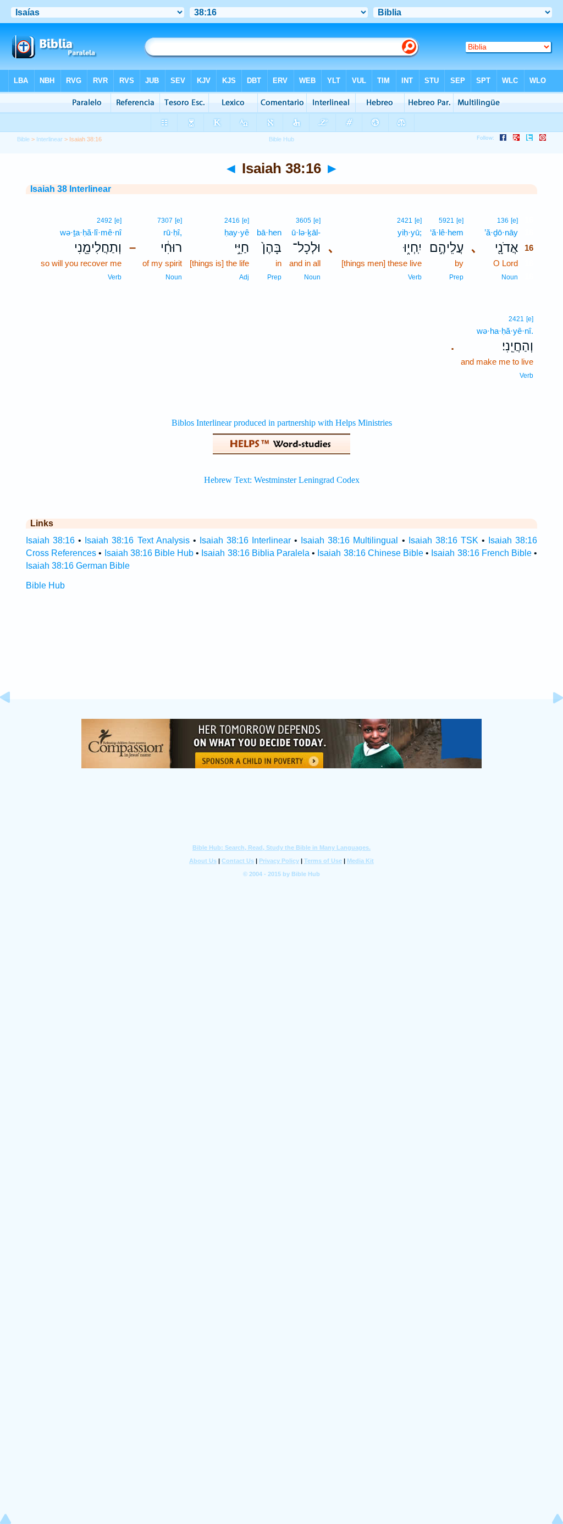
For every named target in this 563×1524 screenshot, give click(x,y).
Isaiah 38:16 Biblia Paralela (255, 553)
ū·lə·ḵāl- (306, 232)
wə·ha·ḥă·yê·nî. (505, 330)
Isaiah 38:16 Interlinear (245, 540)
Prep (456, 277)
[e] (514, 220)
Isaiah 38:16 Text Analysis (137, 540)
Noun (509, 277)
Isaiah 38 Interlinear (70, 189)
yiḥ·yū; (410, 232)
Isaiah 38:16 (50, 540)
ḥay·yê (236, 232)
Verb (415, 277)
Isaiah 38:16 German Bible (78, 565)
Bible (23, 139)
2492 (104, 220)
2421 (404, 220)
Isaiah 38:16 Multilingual (349, 540)
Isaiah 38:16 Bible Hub (149, 553)
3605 (303, 220)
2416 (232, 220)
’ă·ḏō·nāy (501, 232)
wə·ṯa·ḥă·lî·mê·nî (91, 232)
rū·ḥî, (172, 232)
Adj (244, 277)
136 (503, 220)
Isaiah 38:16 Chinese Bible (370, 553)
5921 (446, 220)
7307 (165, 220)
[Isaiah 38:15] (13, 722)
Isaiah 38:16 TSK (443, 540)
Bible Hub (45, 585)
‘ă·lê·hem (446, 232)
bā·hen (269, 232)
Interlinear (49, 139)
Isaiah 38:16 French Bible (481, 553)
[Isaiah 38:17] (549, 722)
